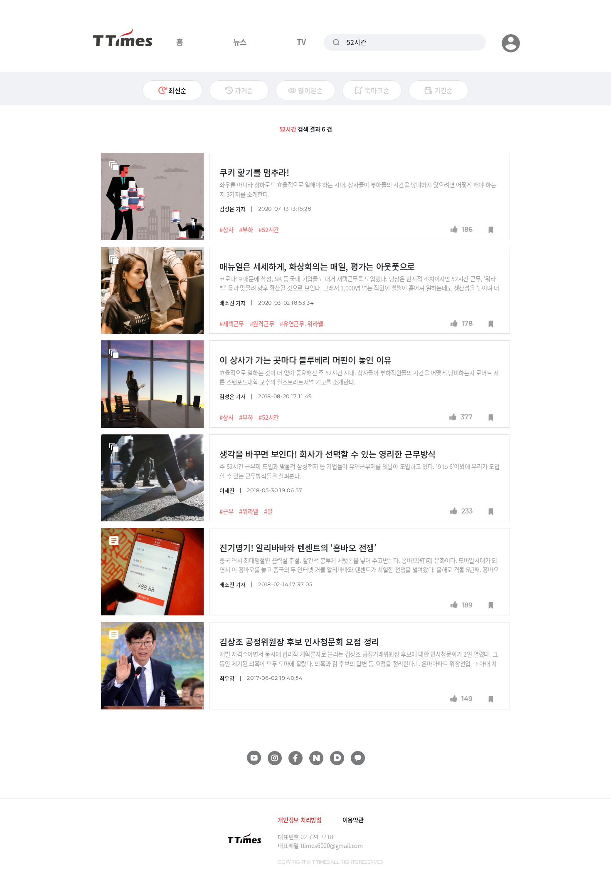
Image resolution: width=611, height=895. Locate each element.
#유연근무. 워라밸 (301, 323)
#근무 (226, 511)
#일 (268, 511)
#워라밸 (248, 511)
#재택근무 (231, 323)
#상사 (226, 229)
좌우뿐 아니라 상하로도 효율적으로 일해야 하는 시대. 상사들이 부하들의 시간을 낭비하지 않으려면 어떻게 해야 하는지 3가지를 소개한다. (357, 189)
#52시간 (269, 229)
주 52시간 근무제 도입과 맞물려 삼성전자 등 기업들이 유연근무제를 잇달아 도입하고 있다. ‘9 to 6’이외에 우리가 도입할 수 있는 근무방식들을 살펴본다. (359, 471)
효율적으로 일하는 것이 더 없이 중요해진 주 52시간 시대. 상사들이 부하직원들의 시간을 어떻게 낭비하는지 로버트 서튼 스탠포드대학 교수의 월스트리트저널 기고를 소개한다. (359, 377)
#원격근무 (262, 323)
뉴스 (240, 41)
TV (301, 41)
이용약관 (353, 820)
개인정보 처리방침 (299, 820)
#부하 (246, 229)
